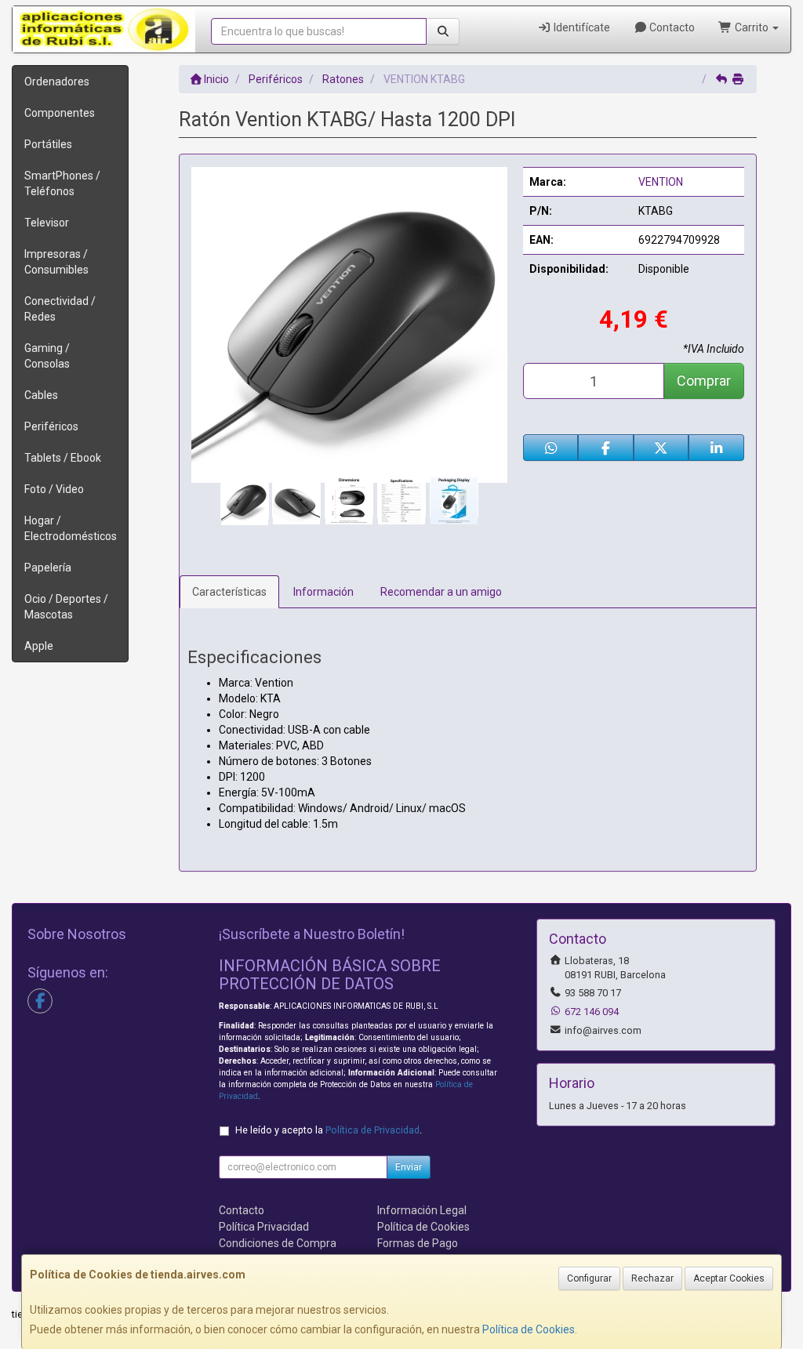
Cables (41, 395)
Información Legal (422, 1210)
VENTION (660, 182)
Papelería (47, 567)
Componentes (59, 113)
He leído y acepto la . (328, 1130)
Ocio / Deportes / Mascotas (66, 607)
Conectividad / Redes (60, 309)
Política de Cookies (528, 1329)
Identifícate (580, 27)
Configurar (589, 1278)
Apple (38, 646)
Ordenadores (56, 81)
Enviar (408, 1167)
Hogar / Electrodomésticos (70, 528)
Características (229, 592)
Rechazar (652, 1278)
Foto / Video (54, 489)
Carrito (751, 27)
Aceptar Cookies (729, 1278)
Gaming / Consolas (47, 356)
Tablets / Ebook (62, 457)
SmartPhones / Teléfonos (62, 183)
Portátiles (48, 144)
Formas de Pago (417, 1243)
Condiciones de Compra (277, 1243)
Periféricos (51, 426)
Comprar (704, 380)
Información (323, 592)
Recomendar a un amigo (441, 592)
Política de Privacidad (372, 1130)
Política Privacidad (264, 1226)
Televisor (46, 222)
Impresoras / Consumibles (56, 262)
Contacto (671, 27)
